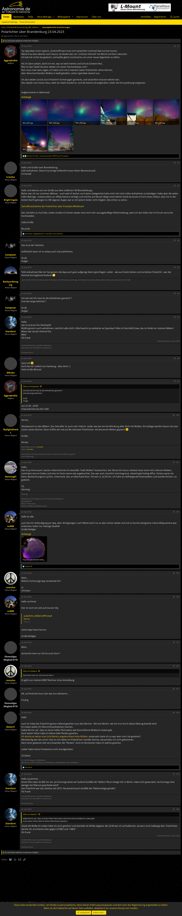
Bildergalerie (64, 16)
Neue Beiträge (44, 16)
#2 (178, 163)
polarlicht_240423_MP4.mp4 (38, 615)
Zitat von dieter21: (30, 814)
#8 (178, 358)
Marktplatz (18, 16)
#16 (177, 666)
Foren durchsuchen (27, 22)
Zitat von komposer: (31, 386)
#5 (178, 267)
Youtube (30, 449)
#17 (177, 689)
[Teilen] (174, 46)
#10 (177, 415)
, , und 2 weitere (44, 234)
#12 (177, 512)
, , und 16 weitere (48, 156)
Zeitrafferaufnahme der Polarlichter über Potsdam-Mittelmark (52, 206)
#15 (177, 642)
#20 (177, 809)
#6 (178, 293)
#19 (177, 774)
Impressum (82, 16)
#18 (177, 712)
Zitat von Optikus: (30, 671)
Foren (6, 16)
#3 (178, 185)
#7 (178, 317)
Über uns (96, 16)
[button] (54, 16)
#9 (178, 381)
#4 (178, 240)
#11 (177, 462)
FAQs (30, 16)
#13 (177, 573)
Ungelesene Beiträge (9, 22)
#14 (177, 597)
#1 (178, 46)
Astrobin (40, 447)
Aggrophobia (8, 36)
